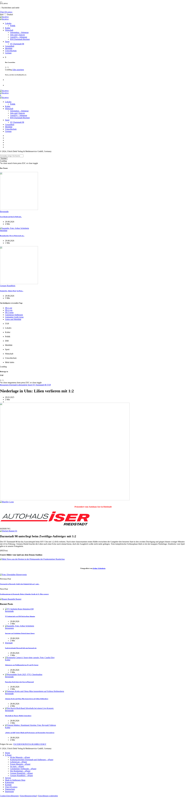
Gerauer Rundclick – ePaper (21, 773)
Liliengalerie (22, 385)
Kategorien (9, 782)
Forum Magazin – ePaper (20, 764)
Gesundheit (9, 46)
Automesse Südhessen (14, 315)
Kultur (7, 28)
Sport (7, 41)
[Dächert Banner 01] (8, 531)
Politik (12, 26)
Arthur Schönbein (99, 568)
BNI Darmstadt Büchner (20, 39)
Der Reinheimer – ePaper (20, 771)
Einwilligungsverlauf (28, 796)
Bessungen (4, 385)
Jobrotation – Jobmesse (19, 32)
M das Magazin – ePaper (20, 757)
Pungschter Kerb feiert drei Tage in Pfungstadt (19, 682)
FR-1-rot (8, 308)
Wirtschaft (9, 30)
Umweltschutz (11, 51)
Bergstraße (4, 211)
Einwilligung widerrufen (48, 796)
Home (7, 753)
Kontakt (8, 785)
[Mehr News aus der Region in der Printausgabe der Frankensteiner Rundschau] (32, 559)
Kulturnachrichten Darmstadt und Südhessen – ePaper (31, 760)
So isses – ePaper (17, 766)
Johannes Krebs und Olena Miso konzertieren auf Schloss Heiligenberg (26, 698)
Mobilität (8, 48)
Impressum (9, 791)
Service (8, 778)
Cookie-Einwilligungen (9, 796)
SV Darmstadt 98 (17, 44)
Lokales (8, 23)
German (8, 53)
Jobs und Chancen (17, 35)
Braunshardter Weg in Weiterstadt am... (12, 235)
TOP (49, 385)
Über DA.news (6, 12)
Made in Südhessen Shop (15, 780)
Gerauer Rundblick (7, 286)
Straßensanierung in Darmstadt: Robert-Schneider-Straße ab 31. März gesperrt (24, 594)
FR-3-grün (9, 312)
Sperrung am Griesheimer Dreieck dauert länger (20, 633)
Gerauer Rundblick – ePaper (21, 775)
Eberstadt (13, 385)
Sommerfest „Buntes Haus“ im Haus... (11, 291)
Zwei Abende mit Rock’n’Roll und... (11, 216)
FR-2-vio (8, 310)
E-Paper (8, 755)
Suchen (4, 158)
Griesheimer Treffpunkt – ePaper (23, 769)
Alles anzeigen (18, 70)
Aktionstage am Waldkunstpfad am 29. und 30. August (21, 665)
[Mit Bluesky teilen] (7, 502)
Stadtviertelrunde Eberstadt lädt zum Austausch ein (20, 648)
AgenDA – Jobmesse (18, 37)
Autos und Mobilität (13, 319)
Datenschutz (10, 789)
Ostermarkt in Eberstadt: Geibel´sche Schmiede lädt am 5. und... (19, 584)
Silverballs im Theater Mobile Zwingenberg (18, 715)
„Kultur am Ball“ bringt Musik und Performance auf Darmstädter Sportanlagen (29, 732)
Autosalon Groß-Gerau (14, 317)
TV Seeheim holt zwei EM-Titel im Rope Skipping (20, 616)
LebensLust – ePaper (18, 762)
